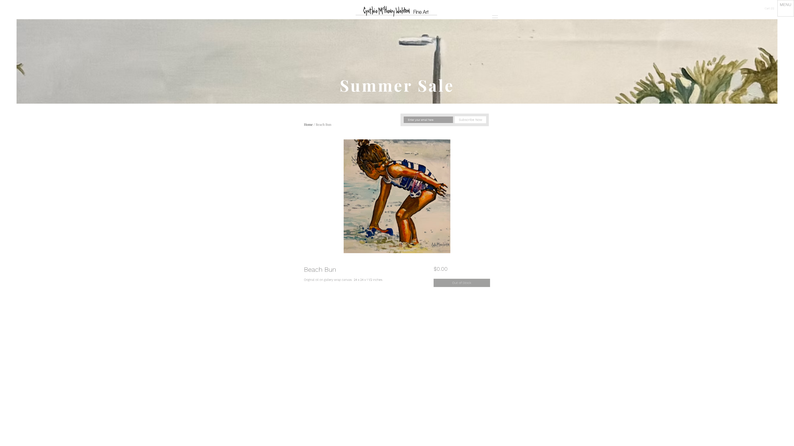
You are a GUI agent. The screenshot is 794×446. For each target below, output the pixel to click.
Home (308, 124)
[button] (495, 17)
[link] (770, 8)
